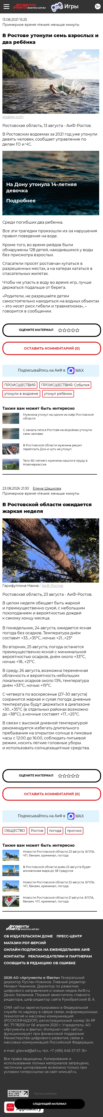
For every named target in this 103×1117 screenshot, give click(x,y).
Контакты (14, 956)
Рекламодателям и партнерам (60, 956)
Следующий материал (49, 1104)
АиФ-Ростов (52, 586)
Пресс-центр (69, 936)
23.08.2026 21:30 (15, 488)
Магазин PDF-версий (25, 943)
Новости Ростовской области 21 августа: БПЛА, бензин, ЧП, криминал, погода (58, 899)
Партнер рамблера (45, 1093)
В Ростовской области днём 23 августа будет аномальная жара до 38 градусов (57, 869)
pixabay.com (12, 117)
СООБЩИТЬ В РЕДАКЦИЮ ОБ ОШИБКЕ (39, 963)
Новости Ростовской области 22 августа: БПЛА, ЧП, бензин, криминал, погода (59, 884)
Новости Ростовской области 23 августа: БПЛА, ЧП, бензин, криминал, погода (59, 853)
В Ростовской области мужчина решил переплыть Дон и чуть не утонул (52, 447)
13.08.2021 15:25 (14, 19)
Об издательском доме (28, 936)
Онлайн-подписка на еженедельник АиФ (47, 949)
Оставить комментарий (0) (52, 348)
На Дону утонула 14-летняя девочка (41, 187)
